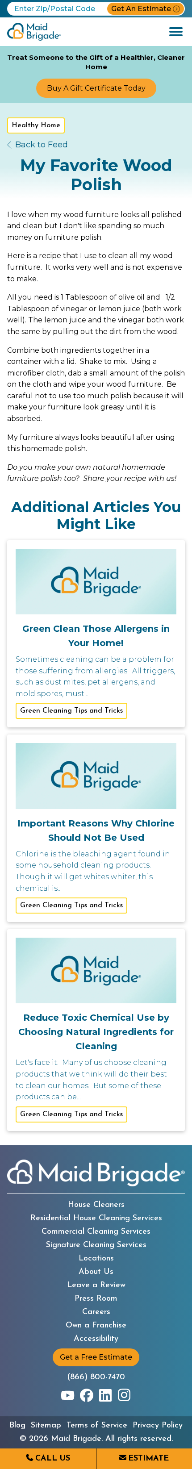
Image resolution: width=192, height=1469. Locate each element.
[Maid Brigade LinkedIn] (105, 1395)
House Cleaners (96, 1205)
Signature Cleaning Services (96, 1245)
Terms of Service (97, 1426)
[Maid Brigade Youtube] (68, 1395)
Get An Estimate (141, 8)
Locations (96, 1259)
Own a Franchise (96, 1326)
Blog (17, 1426)
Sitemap (46, 1426)
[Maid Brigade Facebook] (86, 1395)
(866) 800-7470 (96, 1377)
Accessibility (96, 1339)
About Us (96, 1272)
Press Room (96, 1299)
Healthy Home (36, 125)
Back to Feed (41, 145)
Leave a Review (96, 1285)
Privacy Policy (158, 1426)
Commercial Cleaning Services (96, 1232)
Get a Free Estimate (96, 1357)
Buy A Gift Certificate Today (96, 88)
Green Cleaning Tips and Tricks (71, 710)
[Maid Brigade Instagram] (124, 1395)
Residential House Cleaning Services (96, 1218)
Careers (96, 1312)
